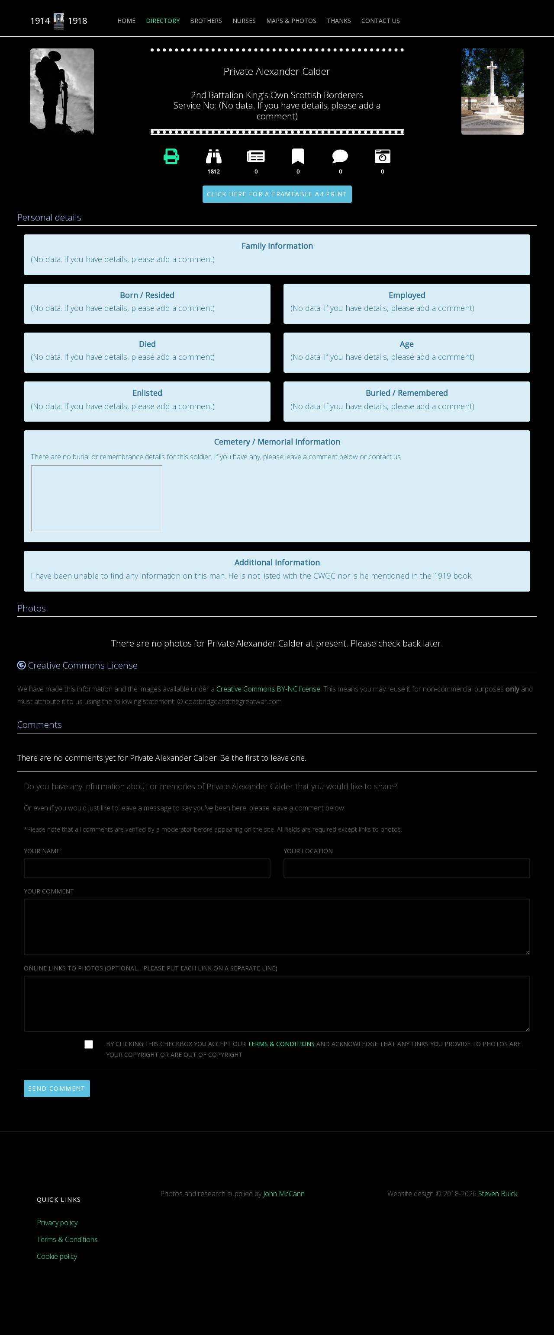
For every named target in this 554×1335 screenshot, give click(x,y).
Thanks (339, 20)
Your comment (49, 891)
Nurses (244, 20)
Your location (308, 851)
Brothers (206, 20)
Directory (163, 20)
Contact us (380, 20)
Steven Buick (497, 1193)
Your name (42, 851)
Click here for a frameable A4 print (277, 194)
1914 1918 (58, 20)
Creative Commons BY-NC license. (269, 689)
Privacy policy (57, 1222)
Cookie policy (57, 1256)
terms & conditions (281, 1044)
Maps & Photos (291, 20)
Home (126, 20)
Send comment (57, 1088)
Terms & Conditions (67, 1239)
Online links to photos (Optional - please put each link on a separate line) (150, 968)
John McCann (284, 1193)
